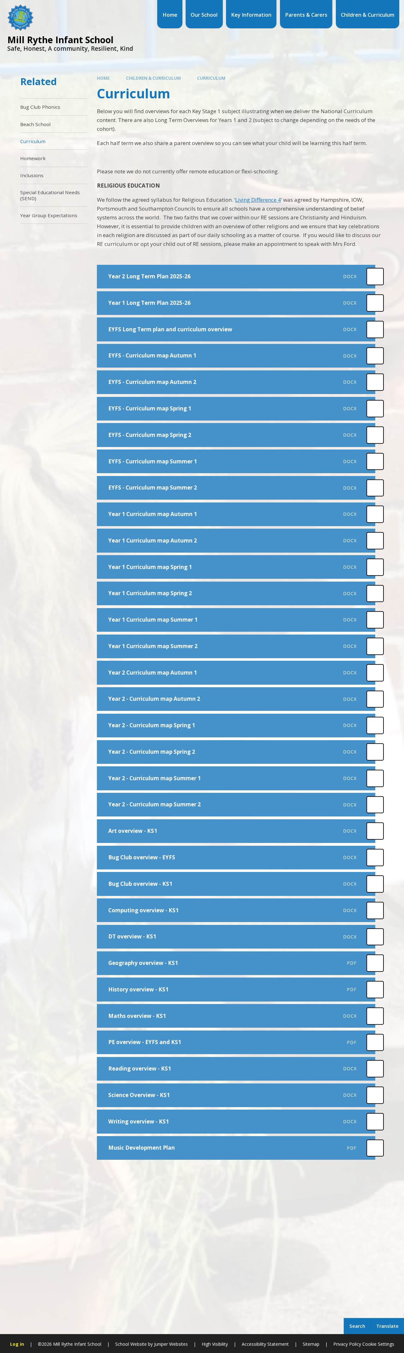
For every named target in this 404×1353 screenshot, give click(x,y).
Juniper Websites (170, 1344)
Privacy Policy (347, 1344)
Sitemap (311, 1344)
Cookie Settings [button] (378, 1344)
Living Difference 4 (258, 199)
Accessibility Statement (265, 1344)
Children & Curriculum (153, 78)
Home (103, 78)
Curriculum (211, 78)
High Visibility (215, 1344)
